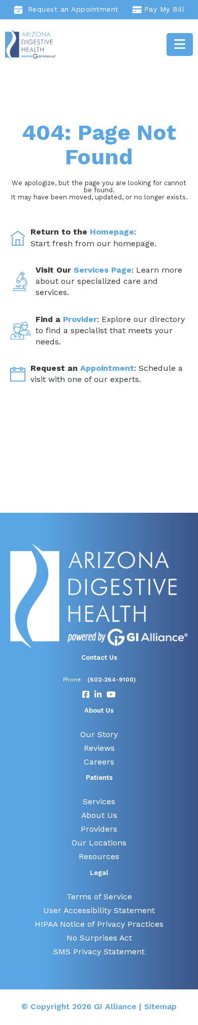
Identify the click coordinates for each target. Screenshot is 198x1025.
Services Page (102, 270)
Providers (99, 829)
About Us (99, 815)
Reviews (99, 748)
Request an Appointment (73, 9)
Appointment (107, 368)
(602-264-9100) (111, 679)
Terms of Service (99, 896)
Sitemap (160, 1006)
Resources (99, 856)
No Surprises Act (99, 938)
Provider (80, 319)
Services (99, 801)
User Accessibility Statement (99, 910)
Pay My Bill (164, 9)
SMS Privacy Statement (99, 951)
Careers (99, 762)
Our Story (99, 734)
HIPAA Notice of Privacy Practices (99, 924)
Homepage (112, 232)
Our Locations (99, 842)
